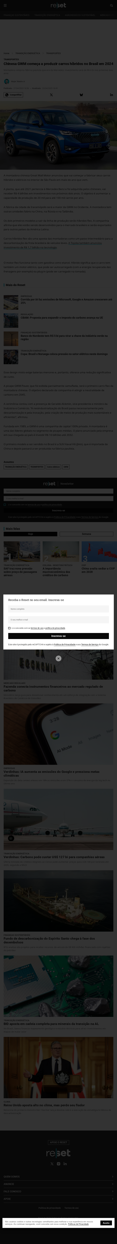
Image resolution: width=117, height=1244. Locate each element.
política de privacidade (55, 628)
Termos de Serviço (90, 644)
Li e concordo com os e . (39, 628)
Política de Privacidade (65, 644)
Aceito (106, 1223)
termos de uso (37, 628)
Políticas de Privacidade (78, 1224)
